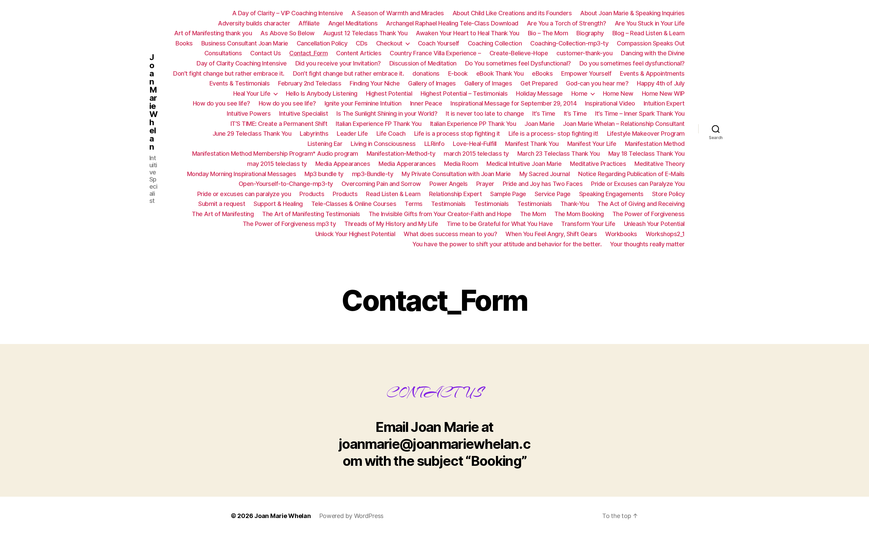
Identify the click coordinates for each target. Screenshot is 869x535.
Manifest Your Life (591, 143)
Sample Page (508, 193)
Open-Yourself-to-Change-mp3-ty (286, 183)
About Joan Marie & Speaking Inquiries (632, 13)
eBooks (542, 73)
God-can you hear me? (597, 83)
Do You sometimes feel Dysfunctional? (518, 63)
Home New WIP (663, 93)
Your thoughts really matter (647, 244)
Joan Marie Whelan (153, 102)
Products (311, 193)
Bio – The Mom (548, 33)
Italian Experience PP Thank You (473, 123)
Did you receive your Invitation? (338, 63)
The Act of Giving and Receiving (641, 203)
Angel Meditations (353, 23)
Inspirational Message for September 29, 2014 (513, 103)
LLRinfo (434, 143)
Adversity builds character (254, 23)
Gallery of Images (432, 83)
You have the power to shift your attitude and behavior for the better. (507, 244)
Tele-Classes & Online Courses (353, 203)
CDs (362, 43)
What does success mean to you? (450, 233)
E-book (458, 73)
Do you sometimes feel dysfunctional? (632, 63)
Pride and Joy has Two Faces (543, 183)
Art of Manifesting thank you (213, 33)
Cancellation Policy (322, 43)
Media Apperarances (407, 163)
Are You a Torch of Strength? (566, 23)
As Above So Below (287, 33)
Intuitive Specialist (303, 113)
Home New (618, 93)
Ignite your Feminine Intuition (363, 103)
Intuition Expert (664, 103)
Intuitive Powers (249, 113)
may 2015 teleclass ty (277, 163)
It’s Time (543, 113)
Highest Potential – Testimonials (464, 93)
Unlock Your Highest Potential (355, 233)
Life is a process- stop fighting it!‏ (553, 133)
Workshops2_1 (665, 233)
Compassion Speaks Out (651, 43)
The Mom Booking (579, 213)
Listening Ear (325, 143)
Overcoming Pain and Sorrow (381, 183)
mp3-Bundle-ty (372, 173)
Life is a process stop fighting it (457, 133)
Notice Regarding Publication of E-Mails (631, 173)
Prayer (485, 183)
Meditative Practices (598, 163)
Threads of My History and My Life (391, 223)
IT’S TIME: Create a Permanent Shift (279, 123)
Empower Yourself (586, 73)
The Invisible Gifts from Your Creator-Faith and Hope (440, 213)
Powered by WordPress (351, 515)
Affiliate (309, 23)
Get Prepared (538, 83)
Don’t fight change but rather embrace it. (228, 73)
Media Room (461, 163)
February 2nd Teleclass (309, 83)
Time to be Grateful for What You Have (500, 223)
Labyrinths (314, 133)
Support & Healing (278, 203)
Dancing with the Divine (653, 53)
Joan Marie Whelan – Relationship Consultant (624, 123)
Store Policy (668, 193)
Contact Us (265, 53)
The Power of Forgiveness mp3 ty (289, 223)
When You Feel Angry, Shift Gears (551, 233)
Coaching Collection (495, 43)
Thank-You (574, 203)
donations (426, 73)
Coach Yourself (438, 43)
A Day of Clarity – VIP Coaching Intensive (287, 13)
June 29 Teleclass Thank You (252, 133)
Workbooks (621, 233)
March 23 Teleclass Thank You (558, 153)
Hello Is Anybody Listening (321, 93)
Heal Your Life (252, 93)
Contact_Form (308, 53)
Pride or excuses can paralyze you (244, 193)
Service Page (553, 193)
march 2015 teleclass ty (476, 153)
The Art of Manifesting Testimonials (311, 213)
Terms (414, 203)
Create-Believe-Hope (518, 53)
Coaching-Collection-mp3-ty (569, 43)
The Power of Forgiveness (648, 213)
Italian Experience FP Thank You (379, 123)
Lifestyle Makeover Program (646, 133)
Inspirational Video (610, 103)
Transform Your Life (588, 223)
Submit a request (221, 203)
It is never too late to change (485, 113)
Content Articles (358, 53)
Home (579, 93)
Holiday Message (539, 93)
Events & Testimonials (239, 83)
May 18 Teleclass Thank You (646, 153)
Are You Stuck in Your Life (650, 23)
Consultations (223, 53)
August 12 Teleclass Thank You (365, 33)
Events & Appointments (652, 73)
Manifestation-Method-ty (401, 153)
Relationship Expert (455, 193)
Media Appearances (342, 163)
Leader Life (352, 133)
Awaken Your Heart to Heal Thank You (467, 33)
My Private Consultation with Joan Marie (456, 173)
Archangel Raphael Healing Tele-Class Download (452, 23)
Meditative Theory (659, 163)
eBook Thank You (500, 73)
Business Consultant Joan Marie (244, 43)
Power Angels (448, 183)
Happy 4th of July (661, 83)
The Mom (533, 213)
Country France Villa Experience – (435, 53)
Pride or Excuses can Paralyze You (638, 183)
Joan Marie (539, 123)
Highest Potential (389, 93)
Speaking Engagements (611, 193)
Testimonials (448, 203)
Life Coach (391, 133)
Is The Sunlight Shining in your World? (386, 113)
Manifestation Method (655, 143)
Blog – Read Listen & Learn (648, 33)
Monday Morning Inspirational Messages (241, 173)
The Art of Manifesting (223, 213)
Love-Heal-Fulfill (475, 143)
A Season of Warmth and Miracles (397, 13)
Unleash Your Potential (654, 223)
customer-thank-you (584, 53)
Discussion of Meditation (423, 63)
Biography (590, 33)
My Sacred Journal (544, 173)
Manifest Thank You (532, 143)
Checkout (389, 43)
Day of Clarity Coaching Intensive (242, 63)
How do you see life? (221, 103)
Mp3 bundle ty (324, 173)
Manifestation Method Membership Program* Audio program (275, 153)
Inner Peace (426, 103)
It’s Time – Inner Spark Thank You (640, 113)
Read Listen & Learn (393, 193)
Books (184, 43)
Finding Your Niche (375, 83)
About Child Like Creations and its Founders (512, 13)
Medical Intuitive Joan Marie (523, 163)
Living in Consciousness (383, 143)
